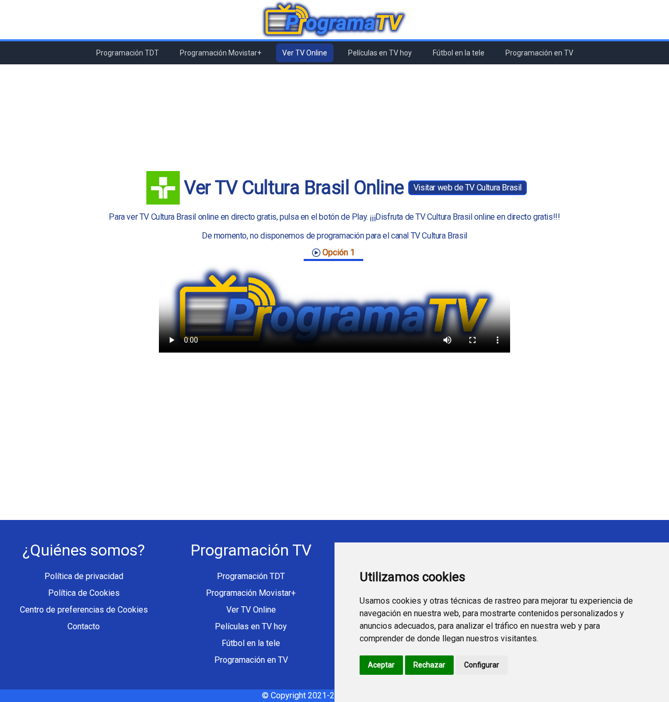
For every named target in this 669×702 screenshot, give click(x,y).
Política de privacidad (83, 576)
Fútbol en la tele (459, 53)
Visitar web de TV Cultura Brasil (467, 188)
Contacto (83, 626)
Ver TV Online (304, 53)
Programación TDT (127, 53)
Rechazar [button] (429, 665)
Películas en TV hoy (380, 53)
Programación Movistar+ (220, 53)
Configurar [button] (481, 665)
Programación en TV (539, 53)
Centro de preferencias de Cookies (84, 610)
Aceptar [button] (381, 665)
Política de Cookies (84, 593)
